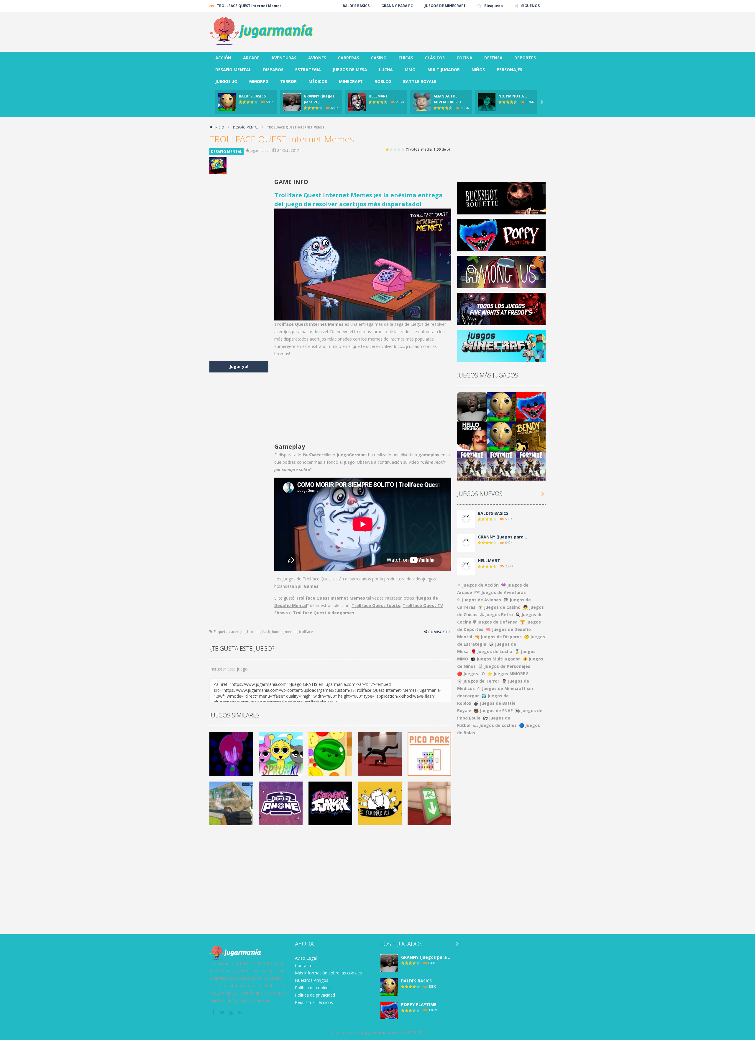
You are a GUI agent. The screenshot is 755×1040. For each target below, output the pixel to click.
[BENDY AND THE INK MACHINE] (531, 436)
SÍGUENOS (530, 5)
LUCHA (386, 69)
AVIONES (317, 58)
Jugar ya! (238, 366)
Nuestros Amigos (311, 980)
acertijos (238, 631)
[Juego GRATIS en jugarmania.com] (261, 31)
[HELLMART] (466, 566)
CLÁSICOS (435, 58)
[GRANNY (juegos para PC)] (472, 406)
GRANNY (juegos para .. (502, 537)
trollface (306, 631)
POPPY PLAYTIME (418, 1004)
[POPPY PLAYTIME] (531, 406)
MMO (410, 69)
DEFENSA (493, 58)
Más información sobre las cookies (328, 973)
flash (266, 631)
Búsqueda (493, 5)
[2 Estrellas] (391, 149)
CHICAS (405, 58)
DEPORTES (525, 58)
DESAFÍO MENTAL (233, 69)
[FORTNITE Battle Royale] (472, 465)
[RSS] (240, 1012)
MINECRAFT (351, 81)
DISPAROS (273, 69)
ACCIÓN (223, 58)
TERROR (288, 81)
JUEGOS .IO (226, 81)
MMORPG (258, 81)
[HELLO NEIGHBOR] (472, 436)
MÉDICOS (317, 81)
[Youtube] (231, 1012)
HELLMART (378, 96)
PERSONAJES (509, 69)
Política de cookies (313, 987)
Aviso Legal (306, 958)
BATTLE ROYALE (419, 81)
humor (277, 631)
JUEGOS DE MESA (350, 69)
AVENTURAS (283, 58)
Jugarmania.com (379, 1032)
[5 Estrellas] (403, 149)
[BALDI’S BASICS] (501, 406)
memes (291, 631)
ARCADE (251, 58)
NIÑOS (478, 69)
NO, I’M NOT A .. (512, 96)
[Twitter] (222, 1012)
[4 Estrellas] (399, 149)
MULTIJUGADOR (443, 69)
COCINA (464, 58)
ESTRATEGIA (308, 69)
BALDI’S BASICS (356, 5)
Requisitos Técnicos (314, 1002)
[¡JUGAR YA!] (227, 102)
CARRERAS (348, 58)
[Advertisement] (438, 29)
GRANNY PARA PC (397, 5)
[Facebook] (213, 1012)
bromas (253, 631)
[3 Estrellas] (395, 149)
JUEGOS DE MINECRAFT (445, 5)
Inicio (219, 127)
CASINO (379, 58)
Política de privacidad (315, 995)
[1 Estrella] (388, 149)
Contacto (304, 965)
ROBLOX (383, 81)
